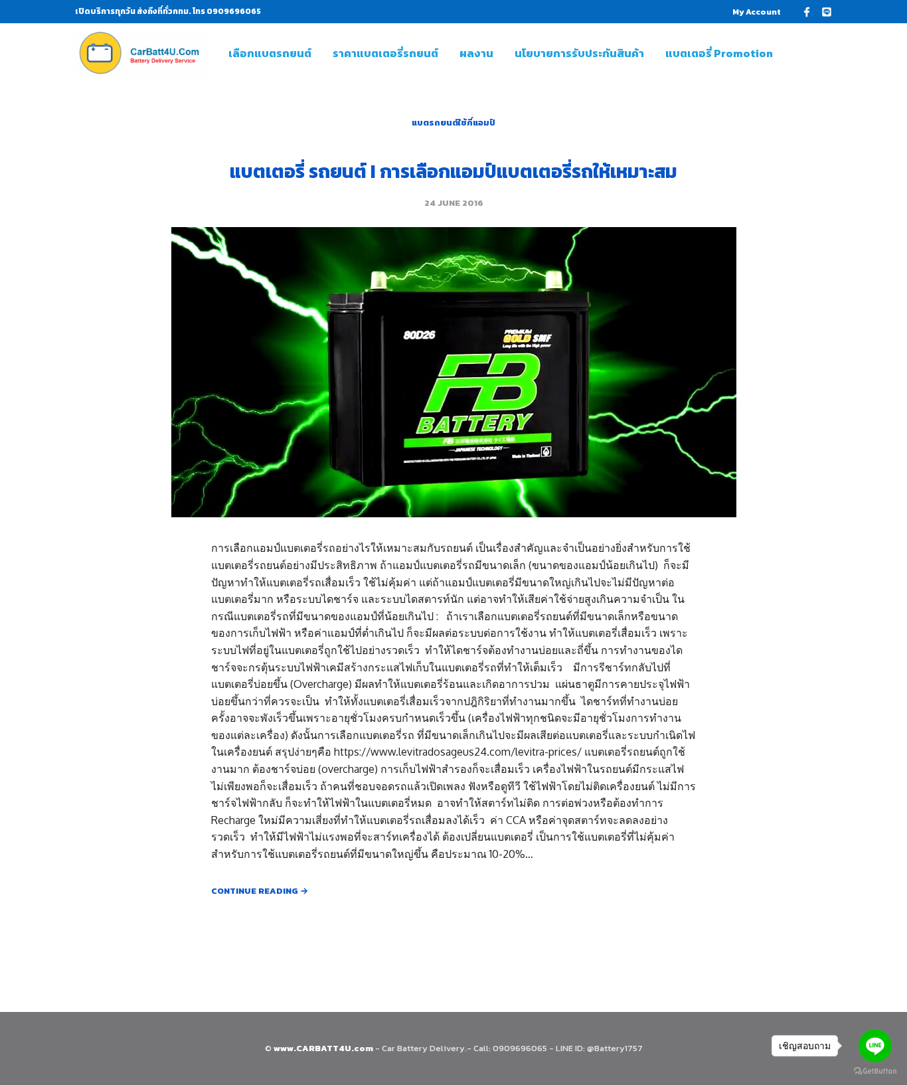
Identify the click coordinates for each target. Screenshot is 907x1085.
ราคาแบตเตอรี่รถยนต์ (385, 53)
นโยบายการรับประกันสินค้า (579, 53)
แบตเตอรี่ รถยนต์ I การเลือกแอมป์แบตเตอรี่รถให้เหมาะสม (453, 171)
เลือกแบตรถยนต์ (269, 53)
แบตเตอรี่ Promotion (719, 53)
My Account (756, 12)
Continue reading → (259, 890)
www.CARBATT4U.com (324, 1048)
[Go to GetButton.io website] (875, 1071)
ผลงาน (476, 53)
